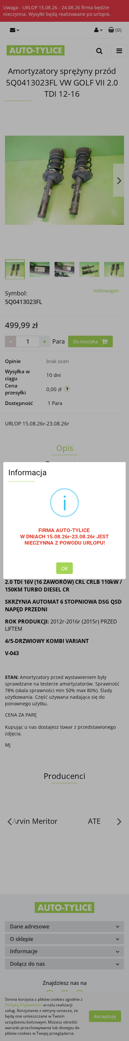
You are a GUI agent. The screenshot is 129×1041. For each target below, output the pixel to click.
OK (64, 568)
